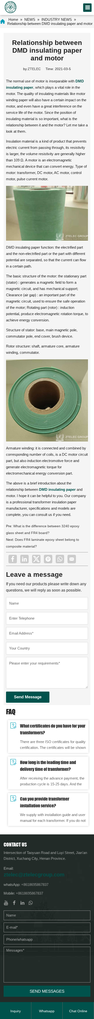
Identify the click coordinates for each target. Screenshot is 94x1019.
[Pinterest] (48, 559)
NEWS (29, 19)
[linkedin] (24, 559)
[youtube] (6, 903)
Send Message (27, 697)
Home (13, 19)
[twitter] (36, 559)
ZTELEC (34, 69)
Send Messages (47, 991)
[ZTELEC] (10, 7)
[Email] (71, 559)
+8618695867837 (34, 884)
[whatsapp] (60, 559)
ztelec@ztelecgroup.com (34, 875)
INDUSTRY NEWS (56, 19)
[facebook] (12, 559)
